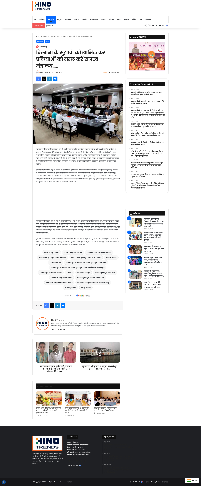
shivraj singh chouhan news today (93, 282)
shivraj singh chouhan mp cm (91, 277)
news (70, 272)
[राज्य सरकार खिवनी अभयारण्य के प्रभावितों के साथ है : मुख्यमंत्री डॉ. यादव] (78, 398)
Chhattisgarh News (73, 252)
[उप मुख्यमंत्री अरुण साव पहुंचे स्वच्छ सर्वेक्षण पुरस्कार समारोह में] (135, 249)
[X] (58, 329)
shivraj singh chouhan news (60, 282)
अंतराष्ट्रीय (68, 19)
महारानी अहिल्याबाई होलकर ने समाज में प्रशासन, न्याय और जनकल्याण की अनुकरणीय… (154, 223)
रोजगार (103, 19)
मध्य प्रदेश (51, 19)
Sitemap (165, 482)
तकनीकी (126, 19)
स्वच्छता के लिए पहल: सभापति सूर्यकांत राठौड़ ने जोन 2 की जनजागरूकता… (154, 273)
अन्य (141, 19)
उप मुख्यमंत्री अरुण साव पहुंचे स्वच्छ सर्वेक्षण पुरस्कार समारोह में (154, 248)
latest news (56, 262)
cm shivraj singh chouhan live (53, 257)
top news (86, 287)
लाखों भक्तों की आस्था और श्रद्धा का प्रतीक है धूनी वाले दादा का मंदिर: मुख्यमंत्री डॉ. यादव (48, 410)
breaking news (52, 252)
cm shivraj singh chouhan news (86, 257)
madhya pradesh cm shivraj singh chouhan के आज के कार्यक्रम (78, 267)
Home (39, 36)
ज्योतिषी (134, 19)
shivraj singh (84, 272)
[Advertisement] (123, 7)
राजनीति (84, 19)
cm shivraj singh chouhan (99, 252)
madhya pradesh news (51, 272)
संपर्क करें (148, 19)
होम (35, 19)
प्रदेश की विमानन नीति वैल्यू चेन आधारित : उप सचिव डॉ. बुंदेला (105, 409)
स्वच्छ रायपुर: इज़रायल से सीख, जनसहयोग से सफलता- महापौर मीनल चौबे (153, 261)
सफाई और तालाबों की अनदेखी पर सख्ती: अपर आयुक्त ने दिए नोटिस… (152, 284)
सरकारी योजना (94, 19)
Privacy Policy (156, 482)
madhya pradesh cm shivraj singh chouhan (86, 262)
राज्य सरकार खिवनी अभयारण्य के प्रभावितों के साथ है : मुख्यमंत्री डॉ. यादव (77, 410)
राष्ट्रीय (59, 19)
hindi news (112, 257)
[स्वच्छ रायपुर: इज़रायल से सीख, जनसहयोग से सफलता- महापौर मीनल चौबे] (135, 260)
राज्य (75, 19)
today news (71, 287)
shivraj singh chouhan (62, 277)
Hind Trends (44, 72)
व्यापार (119, 19)
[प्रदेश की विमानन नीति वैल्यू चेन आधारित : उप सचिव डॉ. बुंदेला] (107, 398)
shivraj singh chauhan (106, 272)
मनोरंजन (111, 19)
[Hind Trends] (42, 6)
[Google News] (83, 295)
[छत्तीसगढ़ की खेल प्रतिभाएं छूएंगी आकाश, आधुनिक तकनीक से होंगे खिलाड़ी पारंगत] (135, 235)
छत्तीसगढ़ (42, 19)
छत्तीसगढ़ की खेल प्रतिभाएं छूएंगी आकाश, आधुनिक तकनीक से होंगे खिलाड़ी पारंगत (153, 236)
